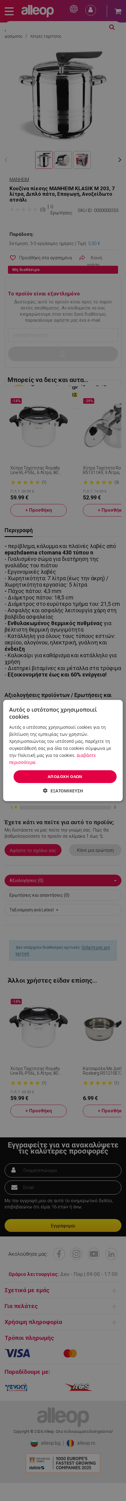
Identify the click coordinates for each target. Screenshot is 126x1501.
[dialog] (63, 750)
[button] (63, 790)
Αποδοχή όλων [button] (65, 776)
